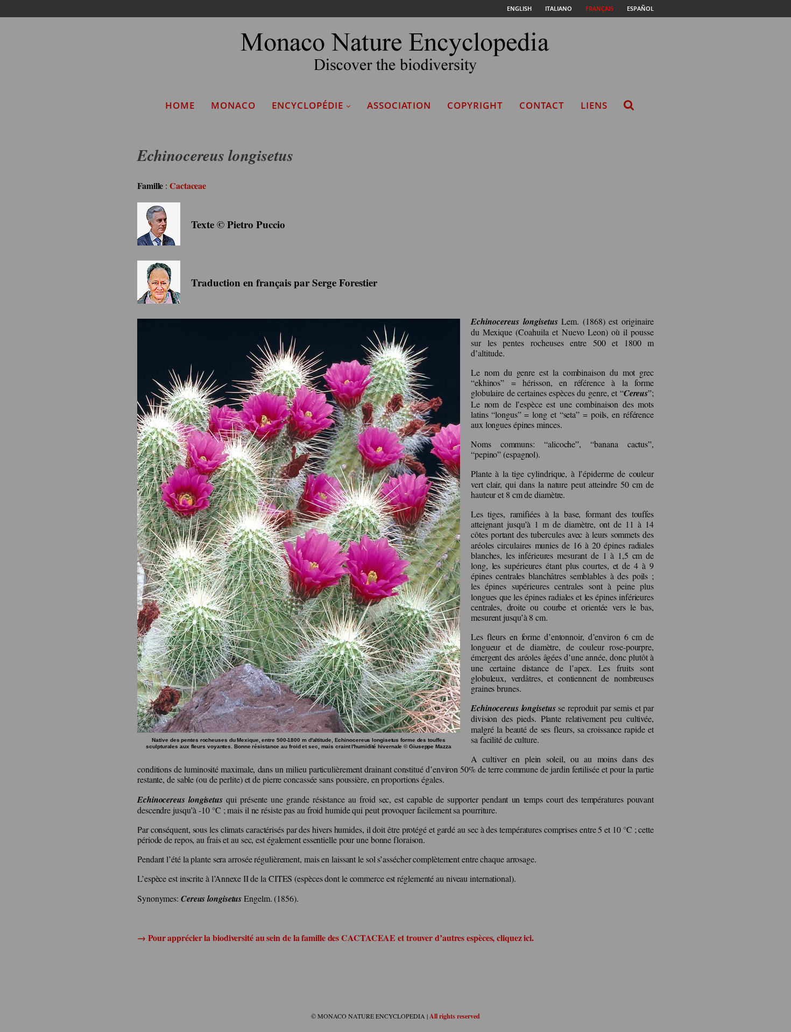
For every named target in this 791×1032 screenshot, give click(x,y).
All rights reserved (454, 1016)
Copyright (475, 105)
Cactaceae (188, 185)
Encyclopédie (307, 105)
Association (399, 105)
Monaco (233, 105)
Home (180, 105)
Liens (594, 105)
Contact (541, 105)
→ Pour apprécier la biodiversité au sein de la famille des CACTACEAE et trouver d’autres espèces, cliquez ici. (335, 937)
